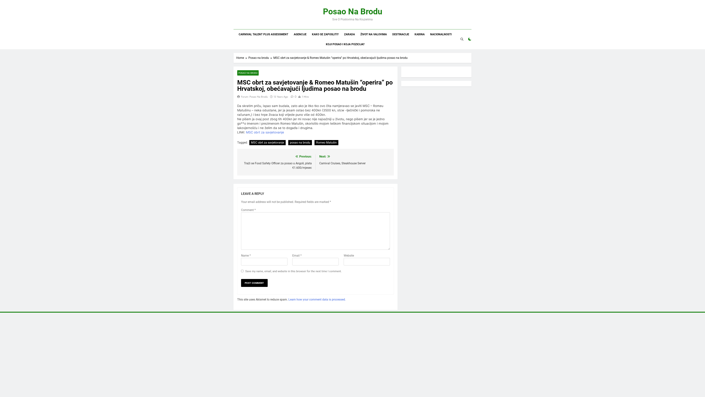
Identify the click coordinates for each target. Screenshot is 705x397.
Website (349, 255)
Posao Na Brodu (352, 11)
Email (297, 255)
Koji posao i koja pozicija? (345, 44)
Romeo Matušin (326, 142)
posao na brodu (300, 142)
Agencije (300, 34)
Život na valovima (373, 34)
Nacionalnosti (441, 34)
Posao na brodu (247, 72)
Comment (248, 210)
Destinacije (400, 34)
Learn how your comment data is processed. (317, 299)
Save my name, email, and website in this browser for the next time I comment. (293, 271)
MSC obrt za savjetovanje (265, 132)
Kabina (420, 34)
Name (246, 255)
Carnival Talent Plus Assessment (263, 34)
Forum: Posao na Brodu (254, 97)
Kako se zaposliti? (325, 34)
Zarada (349, 34)
